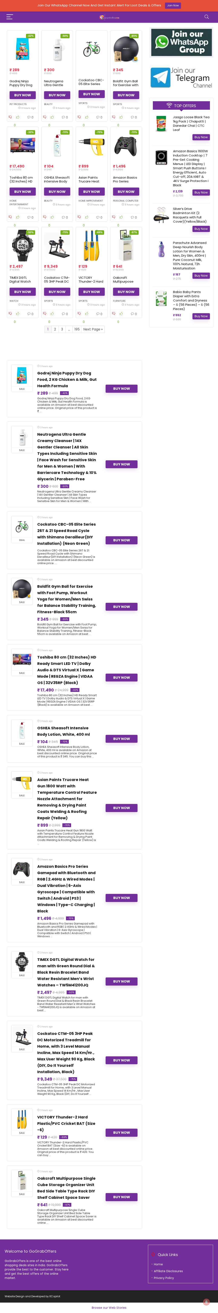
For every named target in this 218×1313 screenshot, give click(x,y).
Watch (14, 301)
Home (158, 1264)
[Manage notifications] (206, 1302)
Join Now (173, 5)
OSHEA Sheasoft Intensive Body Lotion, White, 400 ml (57, 183)
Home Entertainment (19, 202)
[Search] (207, 17)
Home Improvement (91, 200)
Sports (83, 103)
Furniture (119, 301)
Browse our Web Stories (109, 1308)
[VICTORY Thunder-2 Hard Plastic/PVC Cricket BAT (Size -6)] (92, 246)
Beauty (48, 104)
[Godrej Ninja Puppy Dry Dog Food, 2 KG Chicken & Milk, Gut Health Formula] (23, 49)
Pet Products (18, 104)
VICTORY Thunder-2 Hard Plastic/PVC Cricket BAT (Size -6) (66, 1123)
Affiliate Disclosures (168, 1271)
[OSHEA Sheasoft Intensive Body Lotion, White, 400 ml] (57, 145)
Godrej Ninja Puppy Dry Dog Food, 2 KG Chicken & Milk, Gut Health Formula (67, 379)
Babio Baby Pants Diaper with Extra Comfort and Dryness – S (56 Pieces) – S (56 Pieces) (191, 300)
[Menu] (10, 17)
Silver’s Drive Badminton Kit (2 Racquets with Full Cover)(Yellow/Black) (190, 215)
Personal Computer (125, 200)
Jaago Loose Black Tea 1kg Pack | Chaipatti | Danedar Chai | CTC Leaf (191, 123)
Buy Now (22, 95)
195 (77, 329)
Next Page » (93, 329)
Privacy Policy (164, 1278)
